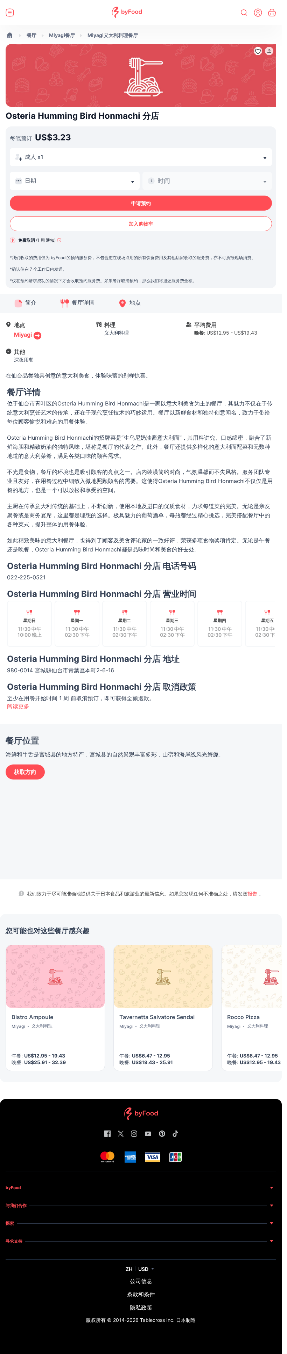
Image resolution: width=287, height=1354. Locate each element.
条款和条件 (141, 1294)
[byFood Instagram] (134, 1134)
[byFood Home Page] (127, 13)
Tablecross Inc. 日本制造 (168, 1320)
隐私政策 (141, 1307)
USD (143, 1269)
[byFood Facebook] (107, 1134)
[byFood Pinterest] (162, 1134)
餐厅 (31, 35)
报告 (253, 893)
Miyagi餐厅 (62, 35)
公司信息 (141, 1281)
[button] (269, 51)
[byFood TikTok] (175, 1134)
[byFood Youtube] (148, 1134)
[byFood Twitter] (120, 1134)
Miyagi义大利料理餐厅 (113, 35)
